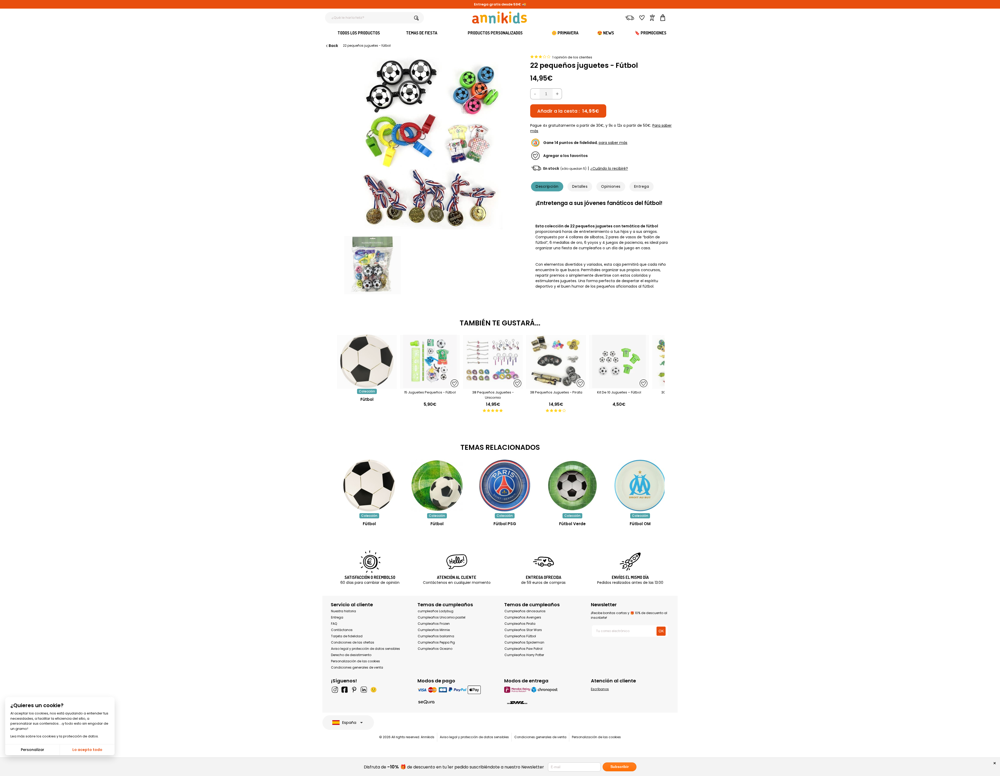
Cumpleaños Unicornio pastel (441, 617)
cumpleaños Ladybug (435, 611)
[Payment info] (456, 689)
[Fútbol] (367, 386)
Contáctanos (342, 630)
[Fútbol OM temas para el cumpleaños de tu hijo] (640, 485)
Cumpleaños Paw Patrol (523, 648)
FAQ (334, 623)
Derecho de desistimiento (351, 655)
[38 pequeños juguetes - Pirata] (556, 386)
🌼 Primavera (565, 32)
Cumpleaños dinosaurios (525, 611)
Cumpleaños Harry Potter (524, 655)
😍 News (605, 32)
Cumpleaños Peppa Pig (436, 642)
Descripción (547, 186)
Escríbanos (600, 689)
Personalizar (32, 749)
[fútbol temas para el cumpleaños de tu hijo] (437, 485)
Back (333, 45)
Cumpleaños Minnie (434, 630)
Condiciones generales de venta (357, 667)
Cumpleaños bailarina (436, 636)
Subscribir (619, 767)
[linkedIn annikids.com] (364, 690)
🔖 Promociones (650, 32)
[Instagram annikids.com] (335, 690)
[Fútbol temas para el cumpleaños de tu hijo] (369, 485)
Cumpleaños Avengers (522, 617)
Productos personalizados (495, 32)
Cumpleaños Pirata (519, 623)
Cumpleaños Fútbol (520, 636)
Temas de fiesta (421, 32)
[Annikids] (499, 17)
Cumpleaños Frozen (434, 623)
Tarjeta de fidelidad (346, 636)
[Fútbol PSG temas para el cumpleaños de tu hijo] (505, 485)
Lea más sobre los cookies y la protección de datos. (54, 736)
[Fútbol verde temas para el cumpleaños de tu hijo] (572, 485)
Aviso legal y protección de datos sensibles (365, 648)
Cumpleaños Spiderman (524, 642)
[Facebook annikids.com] (344, 690)
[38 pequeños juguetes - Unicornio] (493, 386)
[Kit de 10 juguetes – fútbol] (619, 386)
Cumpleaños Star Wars (523, 630)
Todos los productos (359, 32)
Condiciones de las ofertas (352, 642)
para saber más (613, 142)
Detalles (580, 186)
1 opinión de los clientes (572, 57)
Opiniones (610, 186)
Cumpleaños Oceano (435, 648)
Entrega (641, 186)
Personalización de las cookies (355, 661)
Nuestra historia (343, 611)
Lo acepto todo (87, 749)
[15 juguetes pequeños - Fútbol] (430, 386)
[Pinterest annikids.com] (354, 690)
